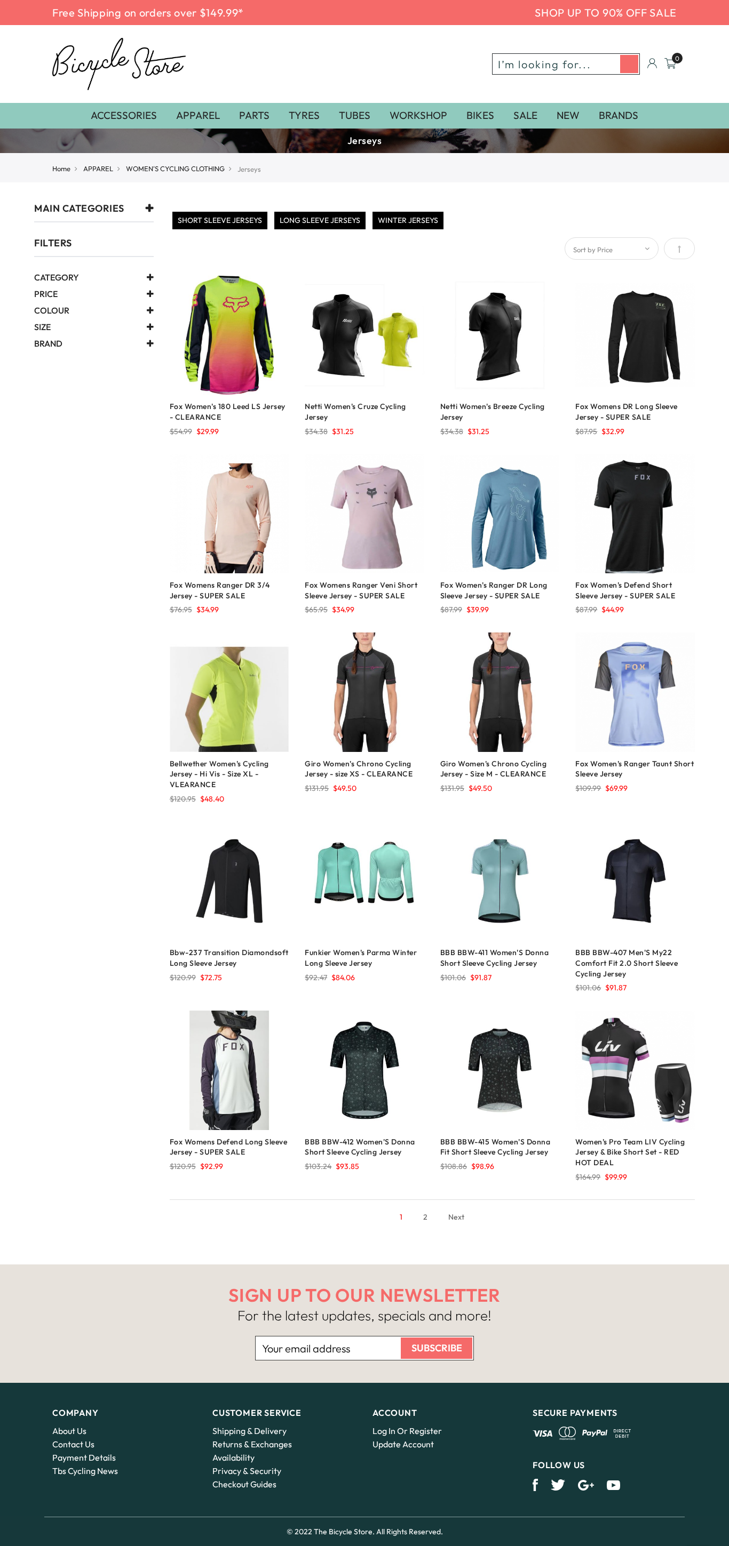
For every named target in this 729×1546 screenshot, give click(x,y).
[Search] (629, 64)
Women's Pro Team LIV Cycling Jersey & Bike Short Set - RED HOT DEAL (630, 1152)
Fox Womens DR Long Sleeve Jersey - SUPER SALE (626, 412)
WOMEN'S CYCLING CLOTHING (175, 168)
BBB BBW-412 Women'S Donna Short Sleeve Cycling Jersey (360, 1147)
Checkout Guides (244, 1484)
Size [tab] (42, 327)
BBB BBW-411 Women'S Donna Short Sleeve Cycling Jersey (494, 958)
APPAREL (98, 168)
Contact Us (73, 1444)
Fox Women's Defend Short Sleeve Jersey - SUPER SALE (625, 590)
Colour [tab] (51, 311)
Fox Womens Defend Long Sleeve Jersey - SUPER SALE (229, 1147)
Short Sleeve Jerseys (220, 220)
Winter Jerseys (408, 220)
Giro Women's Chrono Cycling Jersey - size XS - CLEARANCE (359, 769)
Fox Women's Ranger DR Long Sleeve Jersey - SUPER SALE (494, 590)
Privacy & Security (246, 1470)
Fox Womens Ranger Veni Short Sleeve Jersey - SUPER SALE (361, 590)
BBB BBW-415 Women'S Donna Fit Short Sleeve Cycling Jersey (495, 1147)
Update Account (403, 1444)
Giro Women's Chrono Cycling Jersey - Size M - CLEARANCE (493, 769)
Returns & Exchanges (252, 1444)
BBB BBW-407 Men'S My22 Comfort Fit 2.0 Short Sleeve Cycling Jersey (626, 963)
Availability (233, 1457)
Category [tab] (56, 278)
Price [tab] (46, 294)
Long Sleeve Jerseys (320, 220)
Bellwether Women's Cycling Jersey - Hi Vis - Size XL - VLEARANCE (219, 774)
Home (61, 168)
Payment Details (84, 1457)
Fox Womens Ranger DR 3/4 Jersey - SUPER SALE (220, 590)
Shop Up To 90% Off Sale (606, 12)
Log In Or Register (407, 1430)
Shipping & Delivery (249, 1430)
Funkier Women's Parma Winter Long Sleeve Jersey (361, 958)
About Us (69, 1430)
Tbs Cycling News (85, 1470)
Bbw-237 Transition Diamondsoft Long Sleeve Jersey (229, 958)
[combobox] (566, 64)
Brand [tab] (48, 344)
